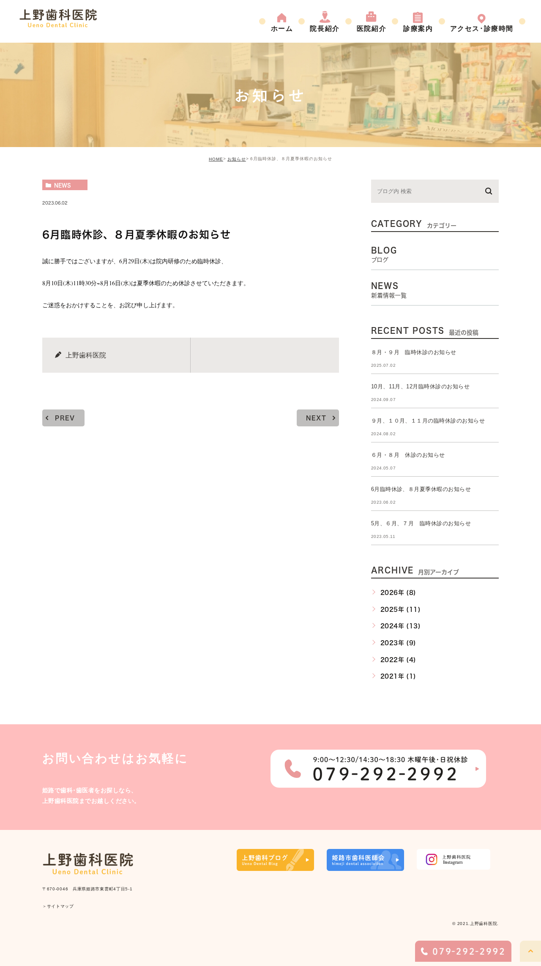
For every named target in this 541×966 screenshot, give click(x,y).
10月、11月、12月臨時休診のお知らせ (420, 386)
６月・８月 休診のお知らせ (408, 455)
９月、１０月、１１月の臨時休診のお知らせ (428, 421)
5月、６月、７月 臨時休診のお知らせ (421, 523)
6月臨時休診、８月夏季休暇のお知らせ (421, 489)
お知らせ (236, 159)
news (62, 185)
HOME (216, 159)
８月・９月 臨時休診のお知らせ (413, 352)
